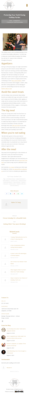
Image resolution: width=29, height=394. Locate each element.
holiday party (6, 183)
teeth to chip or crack (6, 88)
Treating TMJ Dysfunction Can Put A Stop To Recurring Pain (19, 238)
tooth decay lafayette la (14, 185)
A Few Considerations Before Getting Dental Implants (18, 246)
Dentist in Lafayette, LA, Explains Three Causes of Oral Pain (16, 344)
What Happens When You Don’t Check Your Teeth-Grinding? (18, 270)
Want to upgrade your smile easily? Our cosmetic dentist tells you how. (16, 337)
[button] (12, 371)
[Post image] (5, 239)
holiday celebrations (16, 182)
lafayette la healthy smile (21, 183)
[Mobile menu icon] (27, 5)
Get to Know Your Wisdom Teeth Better (19, 262)
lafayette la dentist (12, 183)
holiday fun (23, 182)
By (10, 176)
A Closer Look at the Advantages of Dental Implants (18, 254)
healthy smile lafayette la (8, 182)
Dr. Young (11, 167)
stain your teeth (16, 125)
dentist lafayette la (6, 180)
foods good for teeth (22, 180)
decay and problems (17, 80)
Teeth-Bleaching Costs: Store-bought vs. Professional (16, 352)
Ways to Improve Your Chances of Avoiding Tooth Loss (19, 279)
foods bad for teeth (14, 180)
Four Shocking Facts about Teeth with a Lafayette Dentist (16, 329)
